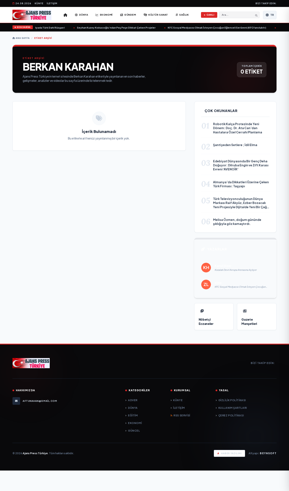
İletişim (52, 3)
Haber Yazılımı (231, 453)
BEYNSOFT (268, 453)
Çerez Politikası (231, 415)
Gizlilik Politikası (232, 400)
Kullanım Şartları (232, 407)
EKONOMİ (135, 423)
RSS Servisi (181, 415)
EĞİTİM (133, 415)
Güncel (134, 430)
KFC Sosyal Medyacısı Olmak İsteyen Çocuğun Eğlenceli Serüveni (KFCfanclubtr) (214, 27)
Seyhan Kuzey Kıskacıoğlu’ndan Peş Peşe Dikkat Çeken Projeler (114, 27)
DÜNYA (133, 407)
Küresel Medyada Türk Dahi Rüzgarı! (40, 27)
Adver (133, 400)
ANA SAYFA (22, 38)
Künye (39, 3)
